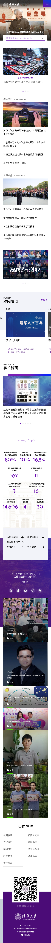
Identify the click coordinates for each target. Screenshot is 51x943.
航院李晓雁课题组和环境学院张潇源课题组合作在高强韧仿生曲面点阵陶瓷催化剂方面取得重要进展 (24, 413)
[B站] (25, 590)
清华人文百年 (13, 340)
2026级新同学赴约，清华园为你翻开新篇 (25, 32)
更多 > (30, 29)
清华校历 (7, 842)
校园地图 (32, 842)
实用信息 (7, 849)
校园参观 (7, 835)
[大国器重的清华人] (25, 264)
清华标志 (32, 856)
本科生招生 (15, 537)
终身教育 (35, 547)
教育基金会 (33, 849)
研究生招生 (35, 537)
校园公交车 (33, 835)
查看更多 (44, 300)
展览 (8, 309)
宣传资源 (7, 863)
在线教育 (15, 547)
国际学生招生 (15, 542)
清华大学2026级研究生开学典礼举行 (23, 82)
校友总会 (7, 856)
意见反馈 (27, 935)
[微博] (32, 590)
